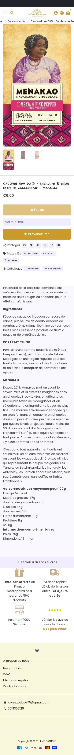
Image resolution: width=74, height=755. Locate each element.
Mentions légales (15, 680)
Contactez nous (15, 686)
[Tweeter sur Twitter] (31, 245)
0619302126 (13, 708)
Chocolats (32, 268)
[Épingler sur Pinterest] (38, 245)
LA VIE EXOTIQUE (47, 741)
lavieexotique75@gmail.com (26, 702)
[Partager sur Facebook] (24, 245)
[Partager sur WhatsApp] (45, 245)
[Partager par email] (51, 245)
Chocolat (49, 253)
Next (67, 85)
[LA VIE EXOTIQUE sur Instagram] (37, 650)
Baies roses (31, 253)
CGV (6, 674)
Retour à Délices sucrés (37, 562)
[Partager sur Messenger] (58, 245)
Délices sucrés (16, 21)
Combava (11, 260)
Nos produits (12, 668)
